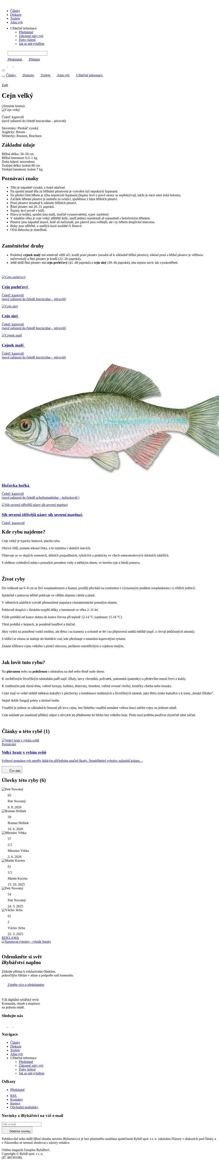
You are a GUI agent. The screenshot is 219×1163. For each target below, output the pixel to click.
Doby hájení (27, 40)
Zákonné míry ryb (31, 36)
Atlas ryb (16, 22)
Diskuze (15, 14)
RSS (13, 1095)
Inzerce (15, 1103)
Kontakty (16, 1099)
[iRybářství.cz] (109, 4)
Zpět (5, 85)
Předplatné (26, 32)
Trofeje (15, 18)
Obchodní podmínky (24, 1107)
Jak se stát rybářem (31, 43)
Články (15, 11)
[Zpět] (4, 81)
